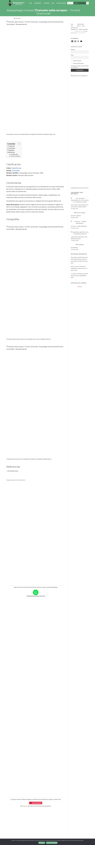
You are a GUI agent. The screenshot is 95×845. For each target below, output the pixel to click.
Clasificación (11, 146)
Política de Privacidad (52, 842)
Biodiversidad (37, 3)
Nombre (73, 49)
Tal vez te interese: (15, 156)
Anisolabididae (74, 247)
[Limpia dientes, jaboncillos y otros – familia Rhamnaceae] (80, 233)
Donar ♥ (70, 3)
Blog (53, 3)
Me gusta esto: (14, 154)
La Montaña (46, 3)
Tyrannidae (16, 171)
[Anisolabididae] (80, 244)
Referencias (11, 152)
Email (72, 55)
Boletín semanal (77, 60)
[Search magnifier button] (87, 3)
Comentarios (11, 148)
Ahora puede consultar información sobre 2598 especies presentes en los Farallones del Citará (79, 259)
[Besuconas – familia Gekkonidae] (80, 223)
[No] (93, 842)
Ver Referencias (12, 471)
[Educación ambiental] (79, 212)
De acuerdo (42, 842)
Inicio (30, 3)
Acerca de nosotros (61, 3)
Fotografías (11, 150)
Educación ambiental (76, 215)
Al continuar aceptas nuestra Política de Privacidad (79, 66)
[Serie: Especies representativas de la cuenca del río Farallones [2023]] (80, 202)
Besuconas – (78, 226)
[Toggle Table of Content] (18, 144)
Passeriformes (16, 168)
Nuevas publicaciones (78, 63)
